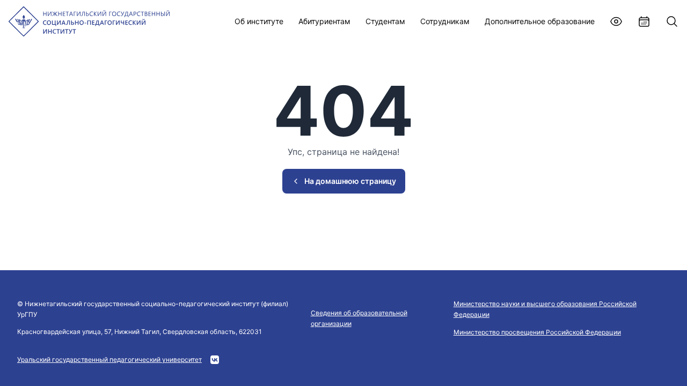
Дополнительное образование (540, 21)
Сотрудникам (445, 21)
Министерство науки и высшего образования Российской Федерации (545, 309)
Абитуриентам (324, 21)
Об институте (259, 21)
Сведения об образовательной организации (359, 318)
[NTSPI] (89, 21)
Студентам (385, 21)
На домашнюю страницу (350, 180)
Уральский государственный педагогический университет (109, 359)
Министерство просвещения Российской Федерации (537, 332)
